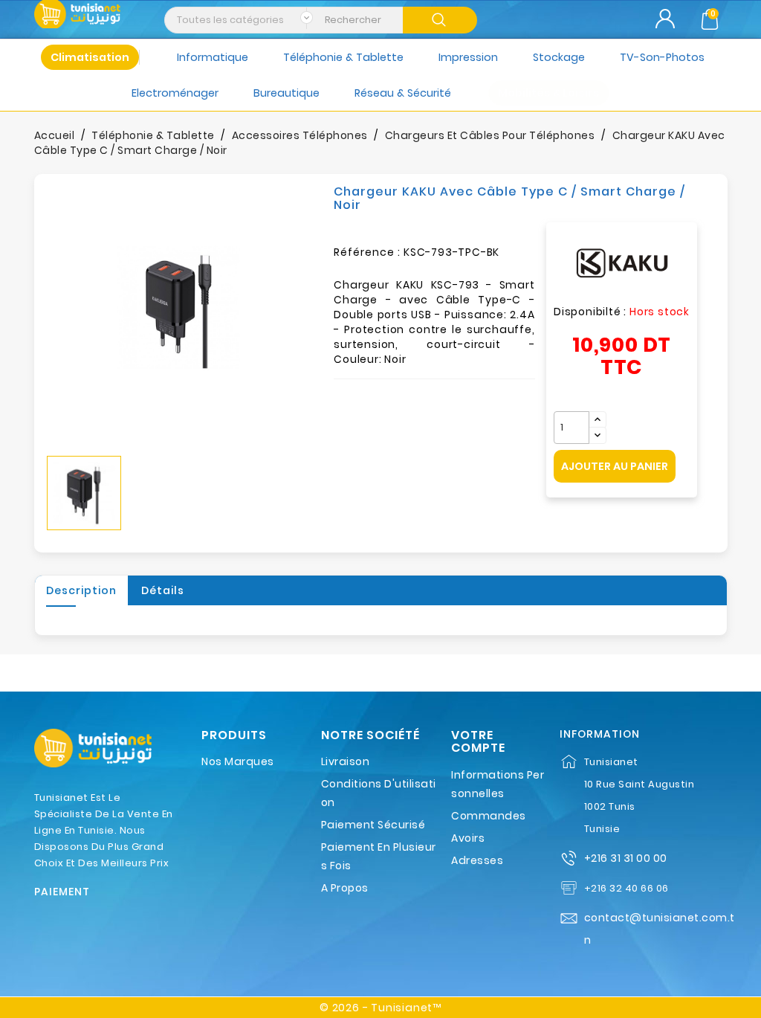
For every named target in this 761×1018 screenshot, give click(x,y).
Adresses (477, 860)
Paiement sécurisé (373, 824)
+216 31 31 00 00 (625, 858)
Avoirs (468, 838)
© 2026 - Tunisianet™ (380, 1007)
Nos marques (237, 761)
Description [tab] (81, 590)
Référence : (367, 252)
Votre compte (478, 742)
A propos (345, 887)
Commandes (488, 815)
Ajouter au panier (614, 466)
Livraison (345, 761)
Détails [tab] (162, 590)
